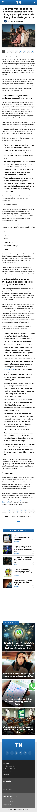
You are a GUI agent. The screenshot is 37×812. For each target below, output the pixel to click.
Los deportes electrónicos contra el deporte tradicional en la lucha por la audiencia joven (23, 548)
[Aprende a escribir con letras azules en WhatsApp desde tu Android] (18, 693)
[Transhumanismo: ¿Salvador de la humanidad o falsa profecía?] (7, 583)
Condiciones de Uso (9, 766)
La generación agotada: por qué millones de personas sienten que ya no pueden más (23, 560)
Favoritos (6, 774)
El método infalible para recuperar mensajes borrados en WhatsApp (18, 674)
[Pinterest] (20, 51)
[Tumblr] (32, 51)
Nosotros (6, 784)
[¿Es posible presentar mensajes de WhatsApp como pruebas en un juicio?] (18, 721)
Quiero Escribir (7, 790)
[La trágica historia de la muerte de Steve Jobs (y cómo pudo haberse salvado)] (7, 572)
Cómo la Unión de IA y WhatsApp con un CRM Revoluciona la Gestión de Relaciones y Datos (18, 645)
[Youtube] (21, 753)
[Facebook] (12, 51)
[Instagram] (16, 753)
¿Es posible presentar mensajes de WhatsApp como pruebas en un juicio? (18, 729)
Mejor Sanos (7, 805)
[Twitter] (7, 753)
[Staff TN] (5, 21)
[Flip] (24, 51)
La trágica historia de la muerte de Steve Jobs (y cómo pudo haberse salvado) (23, 571)
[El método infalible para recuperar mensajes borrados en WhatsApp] (18, 665)
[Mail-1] (29, 753)
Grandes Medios (8, 799)
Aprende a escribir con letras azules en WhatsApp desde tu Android (18, 701)
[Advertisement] (18, 607)
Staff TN (12, 21)
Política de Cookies (9, 772)
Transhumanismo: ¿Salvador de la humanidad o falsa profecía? (23, 582)
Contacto (6, 787)
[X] (8, 51)
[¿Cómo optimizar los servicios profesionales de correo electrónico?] (7, 538)
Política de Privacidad (9, 769)
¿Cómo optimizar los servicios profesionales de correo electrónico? (24, 537)
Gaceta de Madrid (8, 802)
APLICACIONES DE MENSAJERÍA (21, 517)
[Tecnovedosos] (18, 2)
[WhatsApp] (16, 51)
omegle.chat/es (9, 369)
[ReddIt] (28, 51)
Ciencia (16, 575)
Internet (17, 541)
